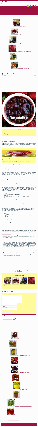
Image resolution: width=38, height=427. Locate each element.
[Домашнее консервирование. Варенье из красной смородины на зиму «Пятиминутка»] (12, 51)
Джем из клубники (16, 270)
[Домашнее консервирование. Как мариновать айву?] (16, 389)
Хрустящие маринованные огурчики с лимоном (23, 355)
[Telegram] (21, 271)
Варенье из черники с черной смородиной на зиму (23, 43)
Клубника (20, 270)
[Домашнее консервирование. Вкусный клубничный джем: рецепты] (14, 372)
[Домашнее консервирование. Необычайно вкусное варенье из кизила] (14, 34)
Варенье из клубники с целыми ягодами (13, 420)
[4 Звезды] (13, 77)
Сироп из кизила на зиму (23, 26)
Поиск (14, 318)
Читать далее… (27, 161)
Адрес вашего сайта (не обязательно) (7, 310)
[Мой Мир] (18, 271)
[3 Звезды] (10, 77)
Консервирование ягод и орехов (15, 70)
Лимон (24, 270)
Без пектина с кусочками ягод (8, 131)
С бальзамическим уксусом (8, 133)
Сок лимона (29, 270)
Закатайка (4, 1)
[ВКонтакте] (15, 271)
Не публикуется (4, 307)
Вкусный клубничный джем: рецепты (23, 372)
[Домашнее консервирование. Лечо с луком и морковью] (16, 397)
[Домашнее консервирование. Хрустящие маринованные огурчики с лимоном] (13, 355)
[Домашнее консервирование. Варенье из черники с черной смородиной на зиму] (12, 43)
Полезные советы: (6, 134)
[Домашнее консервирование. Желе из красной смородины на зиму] (14, 338)
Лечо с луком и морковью (23, 397)
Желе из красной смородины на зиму (23, 338)
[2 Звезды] (6, 77)
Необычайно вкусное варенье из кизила (23, 34)
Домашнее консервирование (6, 70)
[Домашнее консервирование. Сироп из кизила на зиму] (16, 26)
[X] (19, 271)
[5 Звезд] (16, 77)
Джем (12, 270)
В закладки (7, 13)
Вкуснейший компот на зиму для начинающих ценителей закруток (23, 414)
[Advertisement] (19, 84)
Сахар (26, 270)
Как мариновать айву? (23, 389)
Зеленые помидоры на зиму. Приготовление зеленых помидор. (23, 406)
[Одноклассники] (17, 271)
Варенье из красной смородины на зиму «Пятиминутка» (23, 51)
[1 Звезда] (3, 77)
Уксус (32, 270)
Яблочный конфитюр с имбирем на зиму (23, 68)
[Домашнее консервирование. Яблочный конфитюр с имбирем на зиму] (14, 68)
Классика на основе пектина (8, 132)
